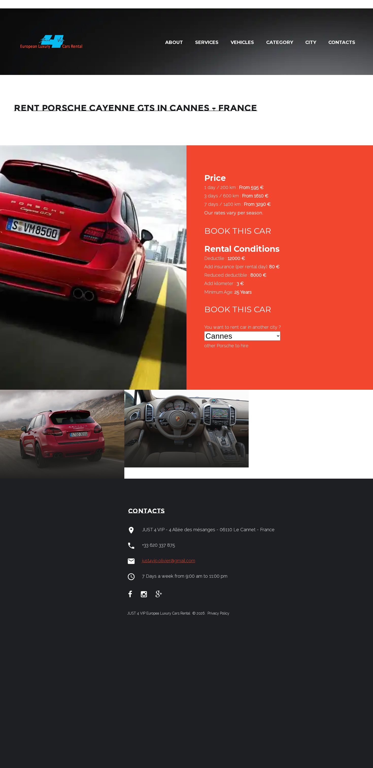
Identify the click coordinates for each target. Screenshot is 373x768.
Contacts (341, 42)
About (174, 42)
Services (206, 42)
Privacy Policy (218, 613)
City (310, 42)
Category (279, 42)
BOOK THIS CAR (237, 231)
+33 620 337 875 (158, 545)
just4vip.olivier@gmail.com (168, 560)
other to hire (226, 345)
